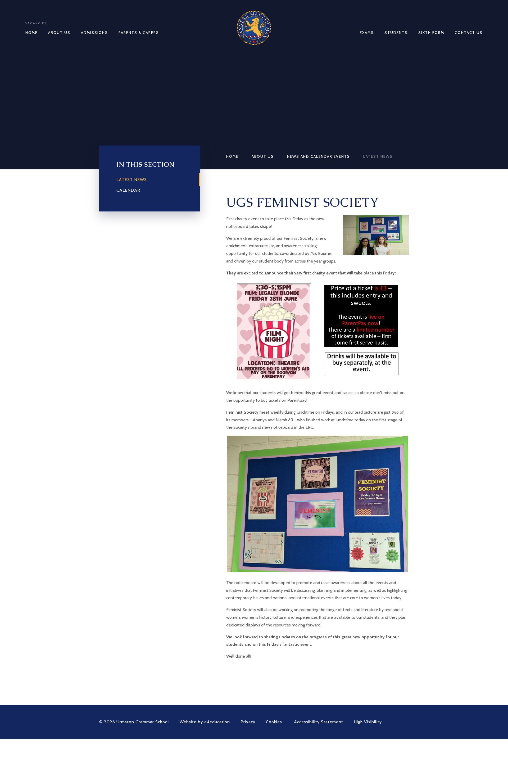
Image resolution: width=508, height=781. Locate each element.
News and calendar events (318, 156)
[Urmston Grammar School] (254, 28)
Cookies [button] (274, 721)
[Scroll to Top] (406, 722)
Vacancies (36, 23)
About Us (263, 156)
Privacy (248, 721)
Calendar (128, 190)
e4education (217, 721)
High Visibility (368, 721)
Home (232, 156)
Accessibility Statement (318, 721)
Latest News (378, 156)
